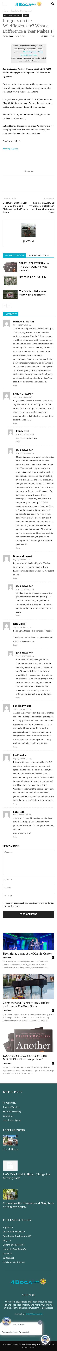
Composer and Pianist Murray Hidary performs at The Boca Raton (26, 1004)
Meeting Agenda (10, 149)
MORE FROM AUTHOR (38, 256)
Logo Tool (18, 812)
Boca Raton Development (21, 11)
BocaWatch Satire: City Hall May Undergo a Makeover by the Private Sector (15, 207)
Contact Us (8, 1115)
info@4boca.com (34, 1314)
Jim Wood (9, 36)
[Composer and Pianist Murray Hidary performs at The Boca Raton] (28, 986)
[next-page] (9, 305)
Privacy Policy (9, 1102)
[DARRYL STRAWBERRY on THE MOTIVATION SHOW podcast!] (10, 267)
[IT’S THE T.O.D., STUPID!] (10, 281)
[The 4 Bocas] (28, 1140)
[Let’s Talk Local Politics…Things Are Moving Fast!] (28, 1165)
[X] (12, 185)
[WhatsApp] (26, 185)
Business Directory (12, 1111)
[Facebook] (6, 185)
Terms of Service (11, 1107)
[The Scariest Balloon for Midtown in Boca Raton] (10, 294)
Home (5, 11)
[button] (4, 4)
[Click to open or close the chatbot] (45, 1339)
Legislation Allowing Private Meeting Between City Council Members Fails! (41, 207)
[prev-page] (5, 305)
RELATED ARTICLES (14, 256)
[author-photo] (28, 237)
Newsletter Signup (12, 1120)
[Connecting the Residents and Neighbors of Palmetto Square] (28, 1194)
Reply (15, 385)
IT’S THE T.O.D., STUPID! (32, 277)
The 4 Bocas (10, 1149)
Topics (26, 15)
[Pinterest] (19, 185)
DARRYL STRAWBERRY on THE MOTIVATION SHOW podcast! (34, 266)
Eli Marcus (7, 957)
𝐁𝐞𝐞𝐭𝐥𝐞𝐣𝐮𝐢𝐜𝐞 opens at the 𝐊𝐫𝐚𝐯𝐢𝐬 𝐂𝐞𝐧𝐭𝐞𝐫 (27, 953)
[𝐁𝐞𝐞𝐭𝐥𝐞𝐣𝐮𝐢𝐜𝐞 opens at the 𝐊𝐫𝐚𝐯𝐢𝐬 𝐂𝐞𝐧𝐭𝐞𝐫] (28, 937)
